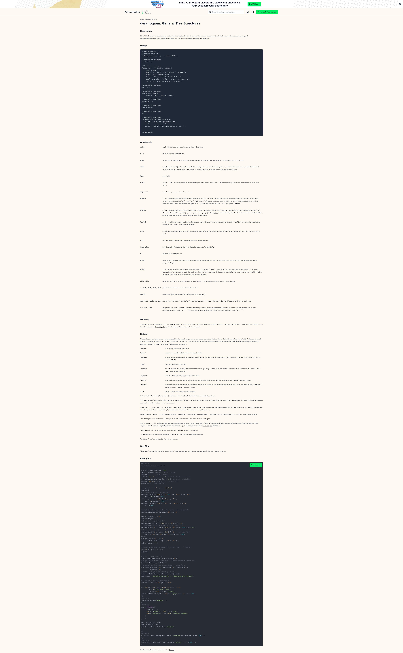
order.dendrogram (181, 451)
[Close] (400, 4)
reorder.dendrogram (203, 419)
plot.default (209, 247)
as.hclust (237, 414)
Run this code (256, 465)
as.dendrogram (207, 426)
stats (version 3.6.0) (148, 19)
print (153, 407)
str (162, 407)
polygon (215, 213)
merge (146, 423)
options (226, 324)
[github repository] (253, 12)
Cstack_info (160, 327)
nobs (142, 430)
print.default (200, 294)
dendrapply (144, 451)
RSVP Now (253, 4)
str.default (184, 301)
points (203, 198)
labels (217, 451)
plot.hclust (240, 160)
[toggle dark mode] (248, 12)
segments (200, 210)
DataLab (171, 650)
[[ (148, 407)
